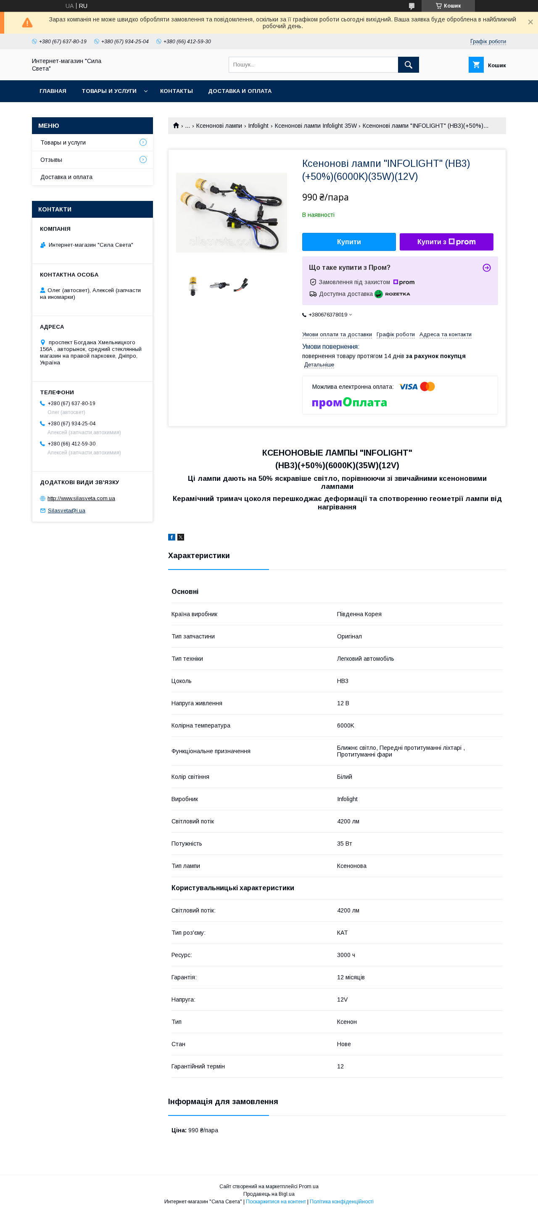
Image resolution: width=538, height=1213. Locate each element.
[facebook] (171, 538)
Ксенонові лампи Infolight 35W (316, 125)
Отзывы (51, 159)
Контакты (176, 91)
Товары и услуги (109, 91)
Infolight (258, 125)
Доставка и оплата (240, 91)
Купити (349, 241)
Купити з (431, 241)
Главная (53, 91)
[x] (180, 538)
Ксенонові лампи (219, 125)
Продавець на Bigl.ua (269, 1194)
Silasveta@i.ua (66, 510)
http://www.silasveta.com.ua (81, 498)
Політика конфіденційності (342, 1202)
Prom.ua (309, 1186)
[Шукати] (408, 65)
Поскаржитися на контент (276, 1202)
